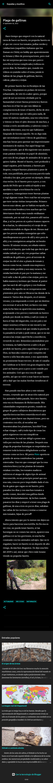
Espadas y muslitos (16, 4)
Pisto (37, 454)
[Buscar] (49, 4)
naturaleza (31, 601)
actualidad (8, 601)
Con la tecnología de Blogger (28, 774)
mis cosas (20, 601)
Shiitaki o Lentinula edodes (13, 748)
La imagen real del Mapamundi (14, 706)
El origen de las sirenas (11, 664)
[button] (4, 28)
